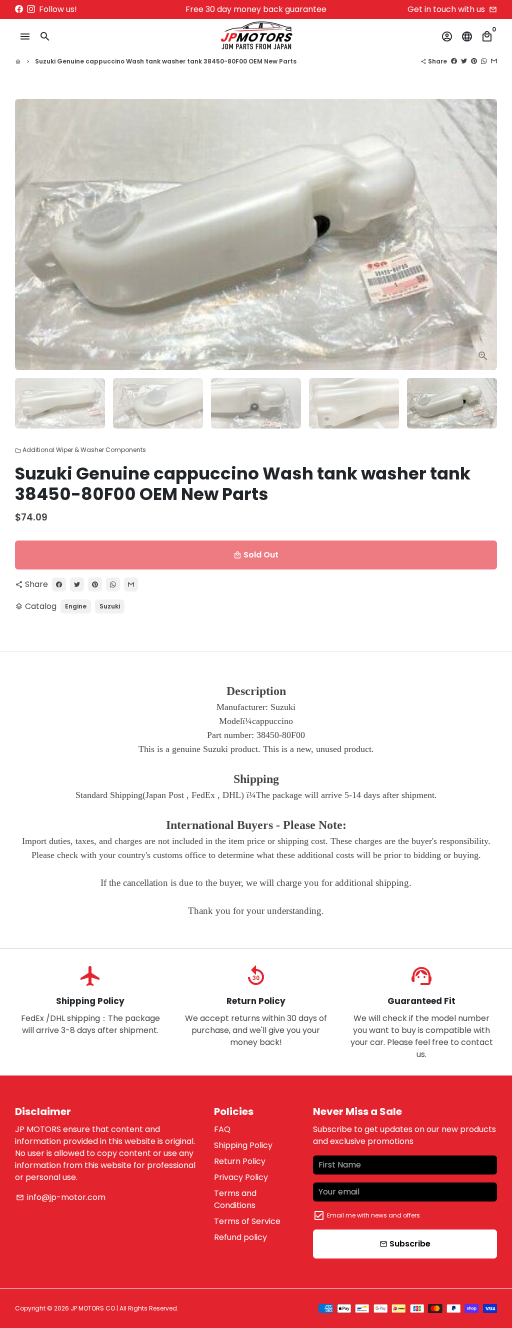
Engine (75, 606)
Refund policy (240, 1237)
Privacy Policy (241, 1177)
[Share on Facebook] (454, 61)
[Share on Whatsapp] (484, 61)
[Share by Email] (494, 61)
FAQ (222, 1129)
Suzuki (110, 606)
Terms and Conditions (235, 1199)
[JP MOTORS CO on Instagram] (31, 9)
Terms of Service (247, 1221)
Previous (28, 234)
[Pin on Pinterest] (474, 61)
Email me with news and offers (373, 1215)
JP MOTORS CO (92, 1308)
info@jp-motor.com (61, 1197)
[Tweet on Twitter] (464, 61)
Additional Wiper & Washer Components (80, 450)
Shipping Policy (243, 1145)
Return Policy (240, 1161)
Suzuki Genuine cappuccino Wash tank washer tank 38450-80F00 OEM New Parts (165, 61)
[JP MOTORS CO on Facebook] (19, 9)
